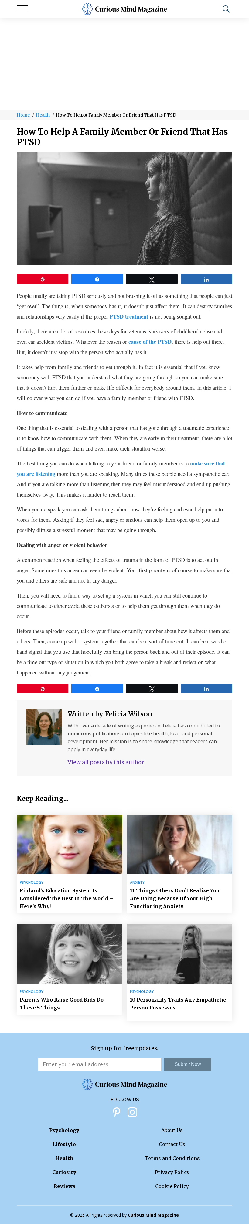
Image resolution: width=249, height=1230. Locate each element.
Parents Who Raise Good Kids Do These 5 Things (62, 1004)
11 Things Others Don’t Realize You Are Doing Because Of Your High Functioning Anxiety (174, 898)
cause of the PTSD (150, 342)
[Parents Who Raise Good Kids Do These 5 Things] (69, 953)
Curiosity (64, 1172)
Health (43, 115)
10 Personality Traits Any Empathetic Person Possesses (178, 1004)
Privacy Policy (172, 1172)
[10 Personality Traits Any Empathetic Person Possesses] (180, 953)
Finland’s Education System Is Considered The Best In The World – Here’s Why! (66, 898)
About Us (172, 1130)
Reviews (64, 1186)
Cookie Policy (172, 1186)
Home (23, 115)
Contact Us (172, 1144)
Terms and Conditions (172, 1158)
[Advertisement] (124, 63)
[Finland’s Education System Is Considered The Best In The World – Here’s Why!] (69, 844)
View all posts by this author (106, 762)
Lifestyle (64, 1144)
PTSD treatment (129, 316)
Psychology (31, 882)
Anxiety (137, 882)
